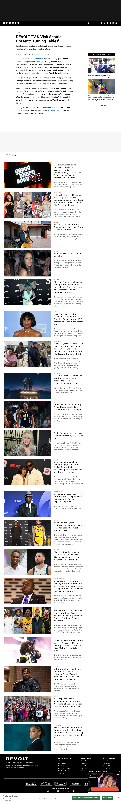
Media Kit (84, 768)
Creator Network (63, 771)
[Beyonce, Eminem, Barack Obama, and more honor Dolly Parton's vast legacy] (27, 234)
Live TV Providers (63, 766)
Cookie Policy (8, 800)
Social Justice (48, 23)
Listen (39, 23)
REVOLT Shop (107, 768)
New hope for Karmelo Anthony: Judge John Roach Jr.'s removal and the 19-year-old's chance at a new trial (68, 702)
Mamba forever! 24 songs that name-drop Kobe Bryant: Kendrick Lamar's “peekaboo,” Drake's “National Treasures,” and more (68, 615)
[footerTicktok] (53, 792)
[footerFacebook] (63, 792)
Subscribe (82, 23)
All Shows (61, 761)
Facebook (110, 23)
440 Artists (61, 773)
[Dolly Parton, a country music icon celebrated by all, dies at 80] (27, 443)
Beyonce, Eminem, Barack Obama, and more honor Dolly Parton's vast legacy (68, 227)
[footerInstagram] (48, 792)
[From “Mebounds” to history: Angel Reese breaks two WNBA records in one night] (27, 414)
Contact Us (106, 763)
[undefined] (101, 65)
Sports (56, 280)
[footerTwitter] (68, 792)
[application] (104, 782)
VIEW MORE (101, 105)
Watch (33, 23)
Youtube (116, 23)
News (65, 23)
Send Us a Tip (85, 766)
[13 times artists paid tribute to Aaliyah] (27, 263)
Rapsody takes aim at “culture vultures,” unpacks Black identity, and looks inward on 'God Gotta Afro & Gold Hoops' (68, 645)
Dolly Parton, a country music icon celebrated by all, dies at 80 (68, 436)
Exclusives (58, 23)
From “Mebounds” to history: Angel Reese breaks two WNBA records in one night (68, 407)
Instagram (101, 23)
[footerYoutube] (73, 792)
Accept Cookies (107, 797)
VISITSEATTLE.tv (54, 110)
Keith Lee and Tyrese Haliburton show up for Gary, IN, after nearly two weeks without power (68, 526)
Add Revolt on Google (40, 54)
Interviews (57, 341)
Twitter (113, 23)
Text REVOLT (107, 766)
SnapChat (107, 23)
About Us (84, 761)
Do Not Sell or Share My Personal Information (86, 797)
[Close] (118, 798)
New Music (57, 373)
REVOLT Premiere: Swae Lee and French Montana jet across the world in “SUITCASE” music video (68, 379)
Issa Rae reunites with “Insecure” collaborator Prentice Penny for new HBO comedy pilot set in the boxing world (68, 319)
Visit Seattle (38, 59)
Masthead (84, 763)
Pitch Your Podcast (64, 768)
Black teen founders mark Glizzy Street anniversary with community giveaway (99, 76)
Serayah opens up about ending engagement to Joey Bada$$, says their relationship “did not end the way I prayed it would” (68, 467)
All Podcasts (62, 763)
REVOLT (20, 54)
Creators (73, 23)
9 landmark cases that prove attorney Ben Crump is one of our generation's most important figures (68, 498)
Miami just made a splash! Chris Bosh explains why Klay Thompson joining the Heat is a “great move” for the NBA (68, 556)
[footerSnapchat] (58, 792)
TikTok (104, 23)
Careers (83, 771)
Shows (26, 23)
